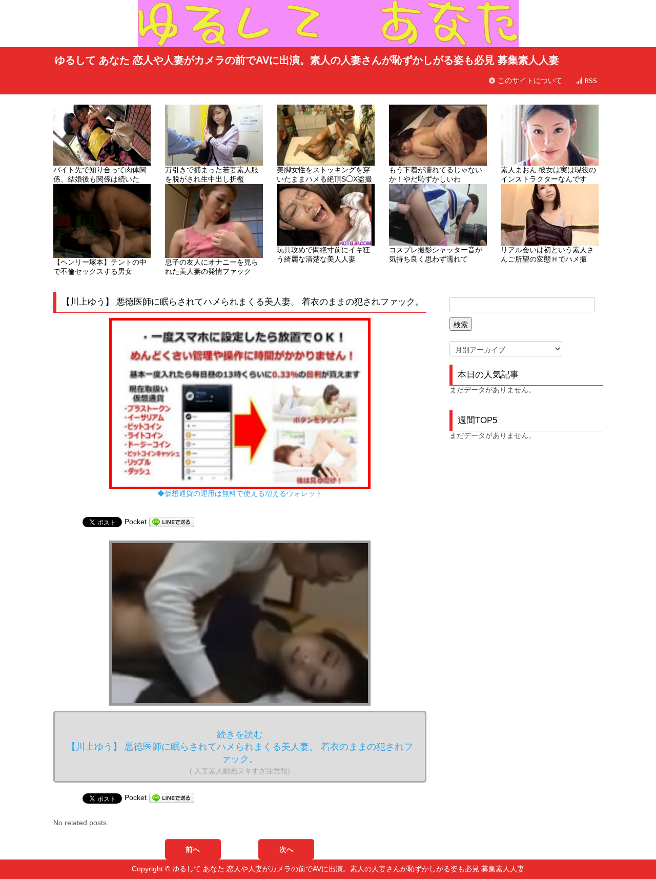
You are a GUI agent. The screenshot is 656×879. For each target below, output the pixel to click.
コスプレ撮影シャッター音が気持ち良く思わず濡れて (435, 254)
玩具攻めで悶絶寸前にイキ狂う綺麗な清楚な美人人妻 (323, 254)
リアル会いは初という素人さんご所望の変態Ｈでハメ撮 (547, 254)
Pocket (136, 521)
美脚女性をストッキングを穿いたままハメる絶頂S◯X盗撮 (324, 174)
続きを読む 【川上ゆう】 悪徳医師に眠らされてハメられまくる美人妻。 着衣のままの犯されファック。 (240, 752)
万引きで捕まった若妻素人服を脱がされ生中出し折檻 (211, 174)
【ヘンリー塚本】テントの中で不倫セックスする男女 (100, 266)
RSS (590, 80)
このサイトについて (529, 80)
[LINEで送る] (171, 521)
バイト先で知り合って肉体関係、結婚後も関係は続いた (100, 174)
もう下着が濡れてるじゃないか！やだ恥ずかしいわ (435, 174)
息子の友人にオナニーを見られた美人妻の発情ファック (211, 266)
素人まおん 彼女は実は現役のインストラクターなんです (548, 174)
